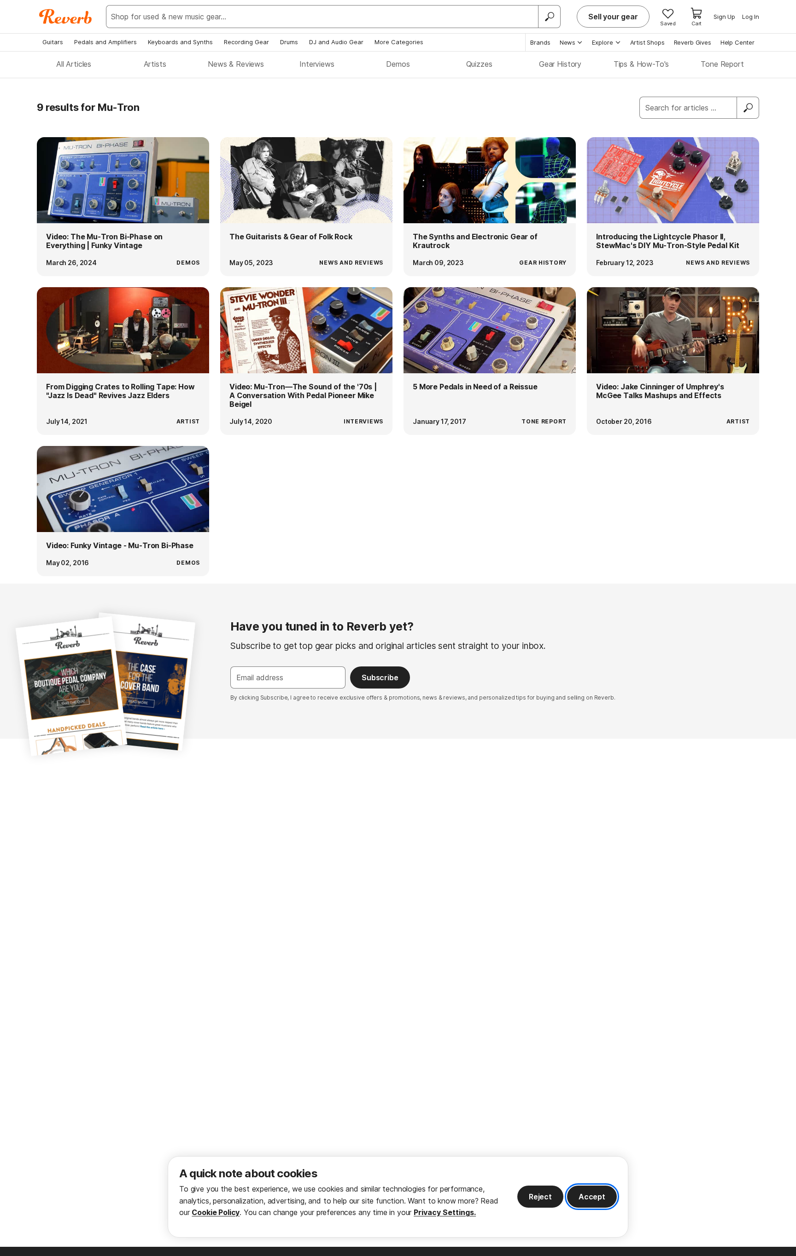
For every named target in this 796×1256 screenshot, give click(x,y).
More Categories (399, 42)
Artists (155, 64)
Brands (540, 42)
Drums (289, 42)
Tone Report (722, 64)
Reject (540, 1196)
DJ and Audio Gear (336, 42)
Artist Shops (647, 42)
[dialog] (398, 1197)
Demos (398, 64)
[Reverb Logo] (65, 16)
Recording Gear (246, 42)
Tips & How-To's (641, 64)
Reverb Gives (692, 42)
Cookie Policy (216, 1212)
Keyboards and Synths (180, 42)
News (567, 42)
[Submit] (748, 108)
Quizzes (479, 64)
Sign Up (724, 16)
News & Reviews (236, 64)
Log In (750, 16)
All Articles (73, 64)
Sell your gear (613, 16)
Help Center (737, 42)
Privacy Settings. (445, 1212)
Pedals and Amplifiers (105, 42)
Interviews (316, 64)
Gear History (560, 64)
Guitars (52, 42)
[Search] (549, 17)
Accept (592, 1196)
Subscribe (380, 677)
